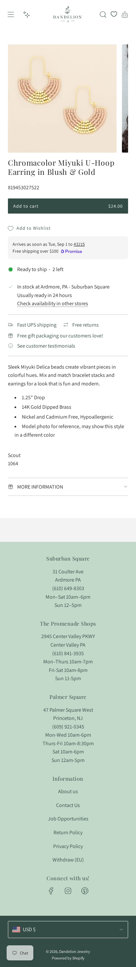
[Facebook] (51, 891)
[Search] (103, 14)
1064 (13, 463)
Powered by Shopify (68, 957)
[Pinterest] (85, 891)
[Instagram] (68, 891)
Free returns (85, 324)
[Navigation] (10, 14)
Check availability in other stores (52, 303)
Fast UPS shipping (36, 324)
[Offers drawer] (26, 14)
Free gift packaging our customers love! (60, 335)
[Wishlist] (114, 14)
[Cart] (125, 14)
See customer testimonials (46, 345)
